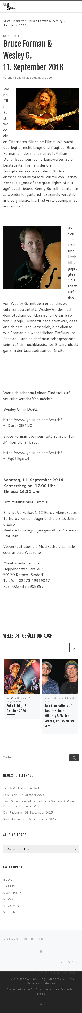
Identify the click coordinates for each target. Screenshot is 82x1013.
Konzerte (19, 20)
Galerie (10, 886)
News (8, 899)
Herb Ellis (72, 259)
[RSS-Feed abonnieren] (41, 1004)
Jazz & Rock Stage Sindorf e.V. (43, 979)
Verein (9, 912)
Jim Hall (71, 242)
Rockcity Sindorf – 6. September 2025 (29, 819)
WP (30, 989)
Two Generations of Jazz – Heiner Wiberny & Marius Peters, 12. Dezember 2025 (59, 716)
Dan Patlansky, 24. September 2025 (28, 812)
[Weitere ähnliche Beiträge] (74, 647)
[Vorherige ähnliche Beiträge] (64, 647)
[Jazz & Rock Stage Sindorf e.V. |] (9, 6)
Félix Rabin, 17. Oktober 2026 (24, 795)
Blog (8, 879)
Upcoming (12, 905)
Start (6, 20)
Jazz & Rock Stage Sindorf (21, 788)
